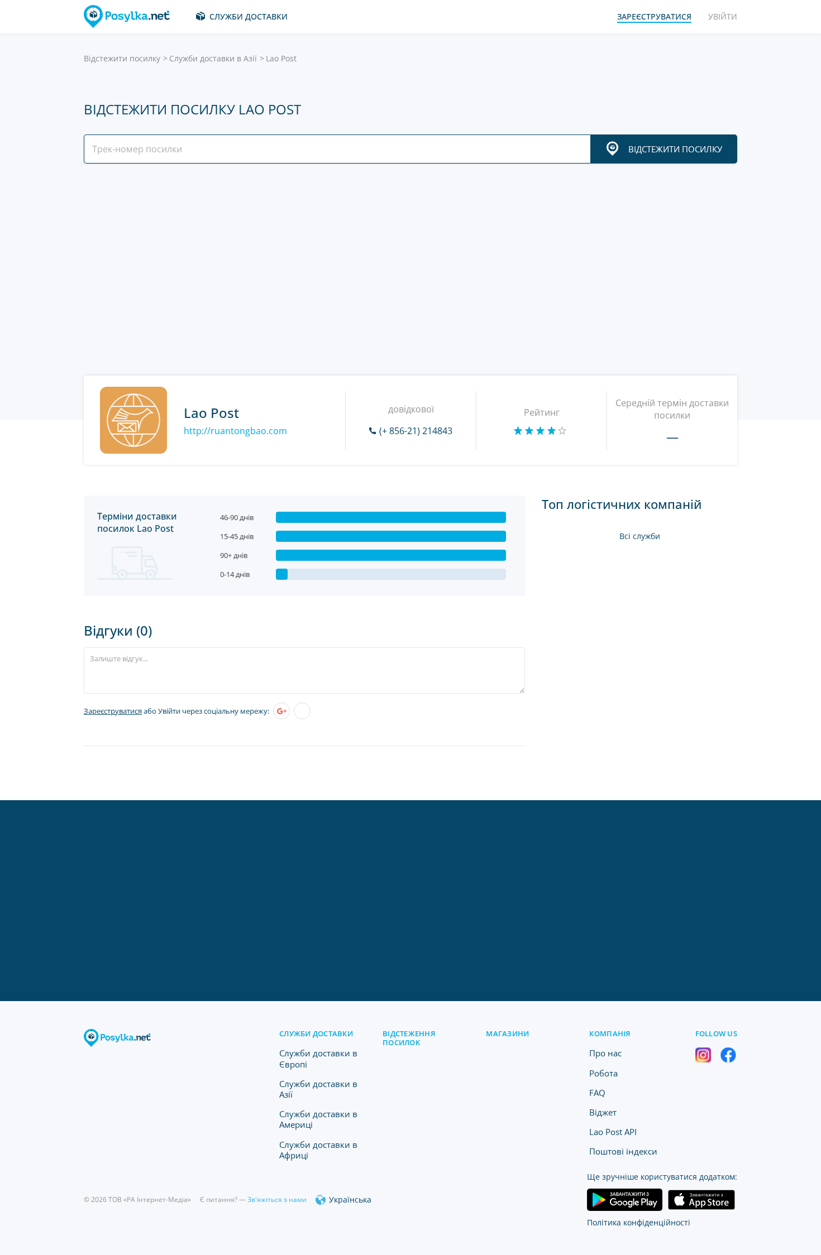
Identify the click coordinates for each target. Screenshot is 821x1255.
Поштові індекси (623, 1151)
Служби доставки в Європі (318, 1058)
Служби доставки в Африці (318, 1150)
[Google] (281, 711)
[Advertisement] (408, 269)
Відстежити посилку (122, 58)
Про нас (605, 1053)
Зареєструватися (113, 711)
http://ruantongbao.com (235, 430)
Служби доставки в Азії (213, 58)
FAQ (597, 1092)
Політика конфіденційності (638, 1222)
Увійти (722, 16)
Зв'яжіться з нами (277, 1199)
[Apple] (302, 711)
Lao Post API (613, 1131)
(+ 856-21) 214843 (415, 431)
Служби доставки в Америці (318, 1119)
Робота (603, 1073)
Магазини (507, 1033)
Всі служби (639, 536)
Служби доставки (248, 16)
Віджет (603, 1112)
